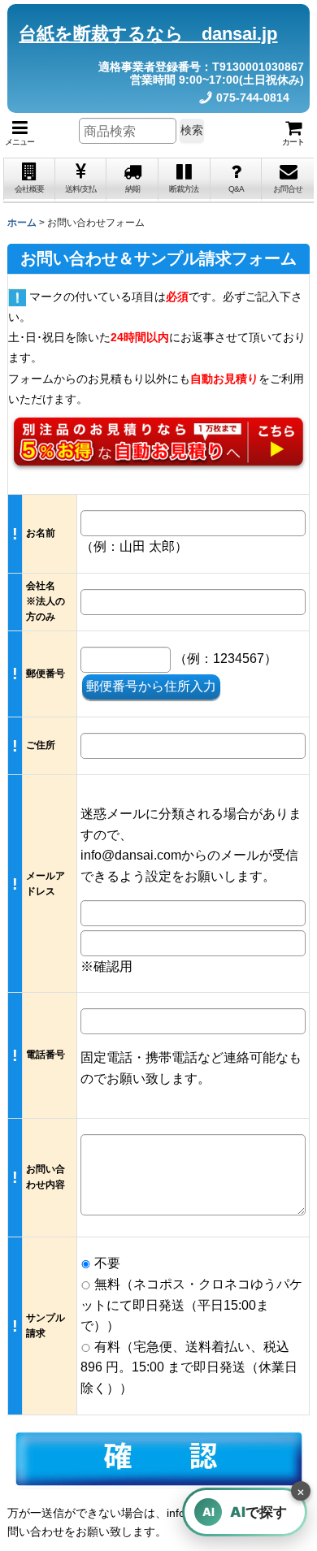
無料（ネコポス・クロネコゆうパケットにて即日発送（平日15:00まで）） (191, 1304)
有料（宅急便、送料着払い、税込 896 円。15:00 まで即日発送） (188, 1367)
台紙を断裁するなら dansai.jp (148, 34)
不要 (105, 1263)
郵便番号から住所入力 (151, 686)
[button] (19, 133)
